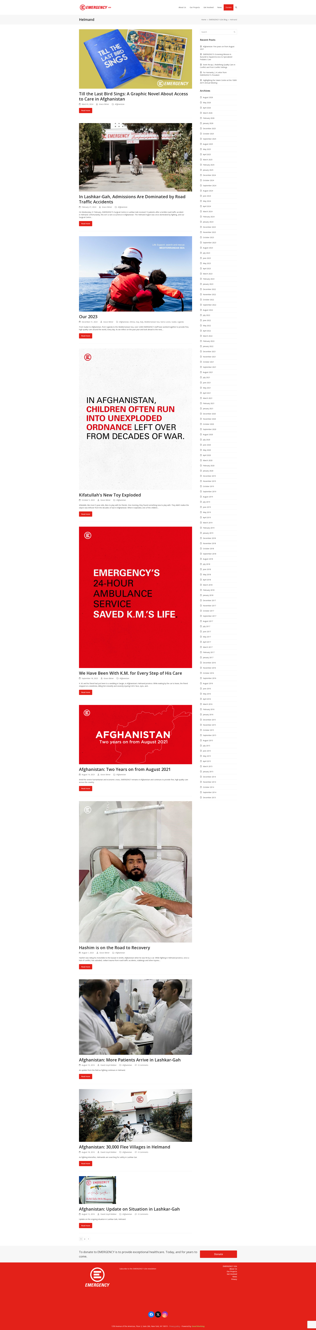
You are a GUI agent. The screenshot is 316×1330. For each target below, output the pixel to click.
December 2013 (209, 797)
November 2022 (209, 294)
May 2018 (207, 574)
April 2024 (207, 206)
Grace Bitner (104, 104)
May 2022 (207, 325)
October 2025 (208, 133)
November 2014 (209, 782)
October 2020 (208, 424)
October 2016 (208, 673)
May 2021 (207, 388)
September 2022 (209, 305)
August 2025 (208, 144)
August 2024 (208, 191)
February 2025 (208, 165)
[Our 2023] (135, 274)
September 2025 (209, 139)
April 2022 (207, 331)
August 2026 (208, 97)
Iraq (137, 322)
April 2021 (207, 393)
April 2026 (207, 108)
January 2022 (208, 346)
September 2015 (209, 735)
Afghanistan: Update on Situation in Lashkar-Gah (129, 1209)
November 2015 (209, 725)
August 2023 (208, 248)
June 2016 (207, 688)
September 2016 (209, 678)
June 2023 (207, 258)
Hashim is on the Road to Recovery (114, 947)
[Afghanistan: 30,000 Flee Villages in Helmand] (135, 1115)
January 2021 (208, 408)
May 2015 (207, 756)
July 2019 (206, 502)
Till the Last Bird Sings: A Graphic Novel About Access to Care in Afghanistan (133, 96)
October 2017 (208, 611)
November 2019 (209, 481)
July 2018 (206, 564)
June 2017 (207, 631)
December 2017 (209, 600)
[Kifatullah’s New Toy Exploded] (135, 419)
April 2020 (207, 455)
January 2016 (208, 714)
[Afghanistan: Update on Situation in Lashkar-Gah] (97, 1190)
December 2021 (209, 351)
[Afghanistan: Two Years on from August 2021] (135, 734)
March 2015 (207, 766)
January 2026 (208, 123)
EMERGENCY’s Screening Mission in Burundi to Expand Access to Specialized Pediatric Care (216, 57)
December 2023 (209, 227)
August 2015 (208, 740)
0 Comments (143, 1065)
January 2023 (208, 284)
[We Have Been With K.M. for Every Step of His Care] (135, 597)
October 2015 (208, 730)
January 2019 (208, 533)
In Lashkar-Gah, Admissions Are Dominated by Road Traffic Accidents (132, 199)
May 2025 (207, 149)
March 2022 (207, 336)
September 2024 (209, 185)
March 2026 (207, 113)
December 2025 (209, 128)
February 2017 (208, 652)
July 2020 (206, 439)
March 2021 (207, 398)
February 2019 (208, 528)
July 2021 (206, 377)
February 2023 (208, 279)
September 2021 (209, 367)
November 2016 (209, 668)
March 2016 (207, 704)
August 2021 (208, 372)
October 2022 (208, 299)
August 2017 (208, 621)
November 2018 (209, 543)
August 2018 (208, 559)
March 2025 (207, 159)
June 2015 (207, 751)
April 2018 (207, 580)
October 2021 (208, 362)
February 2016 (208, 709)
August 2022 (208, 310)
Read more (85, 110)
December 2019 (209, 476)
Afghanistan (119, 104)
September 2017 (209, 616)
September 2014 (209, 792)
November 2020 (209, 419)
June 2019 (207, 507)
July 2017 (206, 626)
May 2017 (207, 637)
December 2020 (209, 414)
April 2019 (207, 517)
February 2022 (208, 341)
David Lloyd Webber (108, 1065)
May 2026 (207, 102)
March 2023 (207, 274)
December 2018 (209, 538)
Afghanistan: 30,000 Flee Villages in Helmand (124, 1147)
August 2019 (208, 497)
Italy (141, 322)
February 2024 (208, 216)
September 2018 (209, 554)
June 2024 (207, 196)
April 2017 (207, 642)
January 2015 (208, 771)
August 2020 (208, 434)
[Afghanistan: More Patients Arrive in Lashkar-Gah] (135, 1017)
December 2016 (209, 662)
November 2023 (209, 232)
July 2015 (206, 745)
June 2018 (207, 569)
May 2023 (207, 263)
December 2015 (209, 720)
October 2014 (208, 787)
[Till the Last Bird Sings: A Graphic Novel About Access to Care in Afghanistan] (135, 59)
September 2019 (209, 491)
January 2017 (208, 657)
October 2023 (208, 237)
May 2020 (207, 450)
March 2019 (207, 522)
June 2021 (207, 382)
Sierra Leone (165, 322)
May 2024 (207, 201)
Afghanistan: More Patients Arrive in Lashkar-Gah (130, 1060)
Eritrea (132, 322)
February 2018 (208, 590)
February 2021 (208, 403)
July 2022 (206, 315)
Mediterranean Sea (151, 322)
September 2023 (209, 242)
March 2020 (207, 460)
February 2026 (208, 118)
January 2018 (208, 595)
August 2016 (208, 683)
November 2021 (209, 356)
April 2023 (207, 268)
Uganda (181, 322)
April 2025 (207, 154)
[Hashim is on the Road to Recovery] (135, 871)
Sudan (174, 322)
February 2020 (208, 465)
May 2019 (207, 512)
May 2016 (207, 694)
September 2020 (209, 429)
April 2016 (207, 699)
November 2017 (209, 605)
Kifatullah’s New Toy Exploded (110, 495)
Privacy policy (174, 1326)
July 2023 (206, 253)
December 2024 (209, 175)
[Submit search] (234, 32)
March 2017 (207, 647)
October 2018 (208, 548)
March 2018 (207, 585)
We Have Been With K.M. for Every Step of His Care (130, 673)
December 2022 (209, 289)
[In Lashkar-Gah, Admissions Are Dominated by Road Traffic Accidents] (135, 157)
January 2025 (208, 170)
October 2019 (208, 486)
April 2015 (207, 761)
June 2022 (207, 320)
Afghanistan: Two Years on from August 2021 (125, 769)
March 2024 (207, 211)
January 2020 (208, 471)
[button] (236, 7)
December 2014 (209, 777)
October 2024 (208, 180)
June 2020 (207, 445)
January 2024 (208, 222)
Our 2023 (88, 316)
